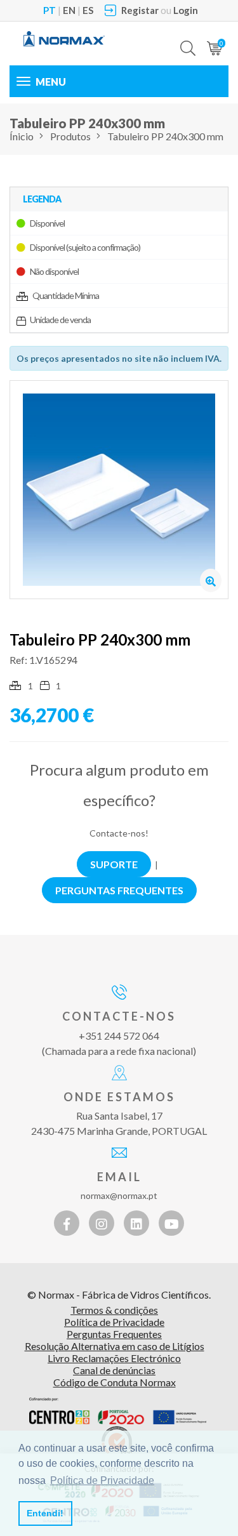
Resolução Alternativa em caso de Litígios (114, 1346)
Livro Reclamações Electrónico (114, 1358)
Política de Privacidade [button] (102, 1480)
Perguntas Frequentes (114, 1334)
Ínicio (22, 136)
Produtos (70, 136)
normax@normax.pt (119, 1195)
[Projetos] (117, 1411)
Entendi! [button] (45, 1513)
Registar (140, 10)
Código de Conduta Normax (114, 1382)
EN (69, 10)
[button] (187, 39)
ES (88, 10)
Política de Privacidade (114, 1322)
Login (185, 10)
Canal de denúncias (114, 1370)
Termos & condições (114, 1310)
